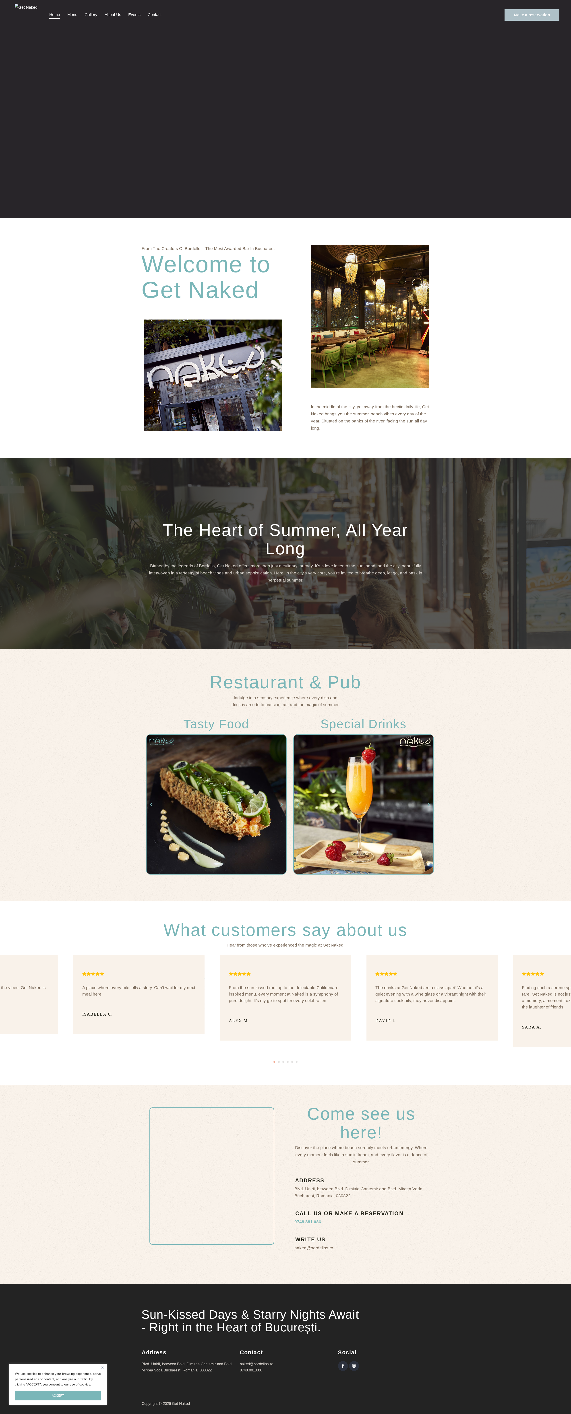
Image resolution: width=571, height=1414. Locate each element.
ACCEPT (58, 1395)
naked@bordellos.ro (256, 1364)
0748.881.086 (307, 1221)
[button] (151, 804)
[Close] (102, 1367)
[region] (58, 1384)
